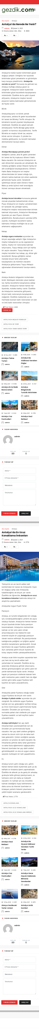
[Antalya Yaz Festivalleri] (10, 403)
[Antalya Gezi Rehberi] (29, 403)
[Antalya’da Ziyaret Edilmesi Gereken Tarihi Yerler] (29, 828)
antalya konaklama (11, 801)
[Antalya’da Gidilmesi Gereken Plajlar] (29, 346)
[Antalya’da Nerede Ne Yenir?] (19, 55)
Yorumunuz (9, 491)
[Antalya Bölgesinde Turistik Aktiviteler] (29, 375)
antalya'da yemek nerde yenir (15, 328)
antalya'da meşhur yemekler (14, 319)
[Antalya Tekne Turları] (10, 346)
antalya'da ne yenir (11, 324)
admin (6, 28)
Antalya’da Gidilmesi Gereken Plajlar (29, 360)
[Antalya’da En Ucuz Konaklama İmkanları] (19, 564)
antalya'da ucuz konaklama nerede (17, 810)
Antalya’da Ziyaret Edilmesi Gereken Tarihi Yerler (29, 842)
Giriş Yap (24, 512)
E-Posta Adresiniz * (11, 476)
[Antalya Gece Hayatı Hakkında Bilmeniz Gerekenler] (29, 857)
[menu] (34, 9)
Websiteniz (8, 483)
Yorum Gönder (9, 512)
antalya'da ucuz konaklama (14, 806)
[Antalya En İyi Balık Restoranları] (10, 375)
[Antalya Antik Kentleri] (29, 888)
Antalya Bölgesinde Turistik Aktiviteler (29, 388)
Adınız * (7, 469)
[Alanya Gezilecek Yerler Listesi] (10, 888)
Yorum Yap (7, 310)
